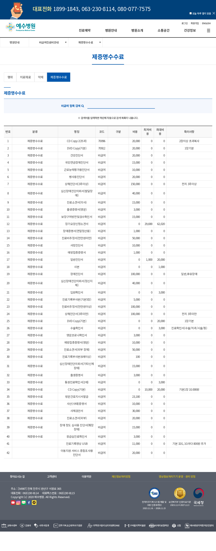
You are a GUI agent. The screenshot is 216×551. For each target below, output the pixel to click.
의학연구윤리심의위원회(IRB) (106, 525)
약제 (40, 77)
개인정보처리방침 (121, 476)
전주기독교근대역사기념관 (70, 525)
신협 (179, 525)
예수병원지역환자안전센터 (201, 525)
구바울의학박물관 (138, 525)
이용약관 (86, 476)
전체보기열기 (209, 30)
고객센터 (52, 476)
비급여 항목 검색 (70, 106)
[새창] (13, 502)
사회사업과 (44, 525)
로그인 (185, 23)
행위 (10, 77)
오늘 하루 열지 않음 (201, 13)
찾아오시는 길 (17, 476)
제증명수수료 (85, 42)
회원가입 (195, 23)
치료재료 (25, 77)
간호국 (28, 525)
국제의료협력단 (162, 525)
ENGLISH (206, 23)
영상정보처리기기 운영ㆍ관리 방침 (177, 476)
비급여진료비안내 (49, 42)
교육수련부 (12, 525)
